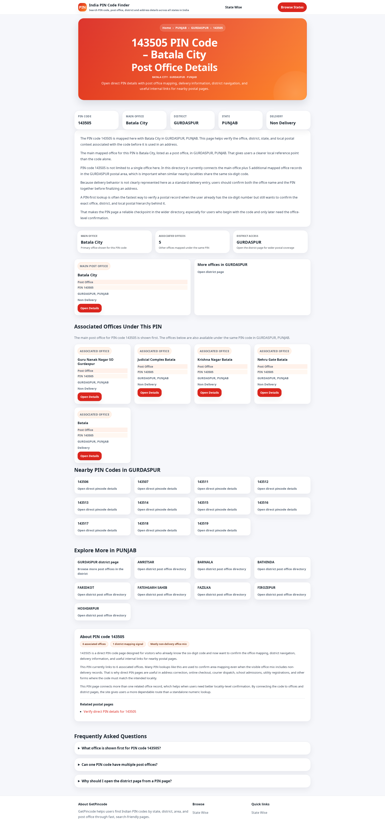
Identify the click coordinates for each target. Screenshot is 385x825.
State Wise (233, 7)
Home (166, 28)
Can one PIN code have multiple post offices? (119, 764)
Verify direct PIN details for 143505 (110, 711)
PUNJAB (180, 28)
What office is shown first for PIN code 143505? (121, 748)
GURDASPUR (200, 28)
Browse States (292, 7)
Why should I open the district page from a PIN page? (127, 781)
